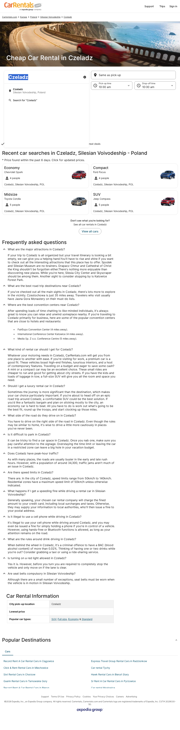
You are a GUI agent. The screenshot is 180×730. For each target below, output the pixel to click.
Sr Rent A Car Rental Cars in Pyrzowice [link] (113, 681)
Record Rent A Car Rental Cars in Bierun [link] (26, 687)
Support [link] (45, 696)
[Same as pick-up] (133, 75)
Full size (62, 619)
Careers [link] (120, 696)
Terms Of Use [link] (57, 696)
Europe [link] (23, 17)
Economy (73, 619)
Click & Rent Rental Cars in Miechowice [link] (26, 667)
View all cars (90, 231)
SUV (54, 619)
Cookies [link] (87, 696)
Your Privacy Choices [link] (103, 696)
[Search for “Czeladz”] (46, 100)
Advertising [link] (131, 696)
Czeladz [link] (68, 17)
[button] (90, 118)
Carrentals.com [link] (9, 17)
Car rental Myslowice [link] (103, 687)
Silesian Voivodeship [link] (50, 17)
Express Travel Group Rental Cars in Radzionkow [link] (119, 661)
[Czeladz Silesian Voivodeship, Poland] (46, 91)
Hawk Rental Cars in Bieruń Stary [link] (110, 674)
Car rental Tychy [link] (100, 667)
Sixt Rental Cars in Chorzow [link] (19, 674)
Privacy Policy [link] (73, 696)
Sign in (173, 6)
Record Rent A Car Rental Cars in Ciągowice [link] (29, 661)
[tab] (7, 651)
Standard (87, 619)
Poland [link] (33, 17)
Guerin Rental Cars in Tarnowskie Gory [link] (25, 681)
